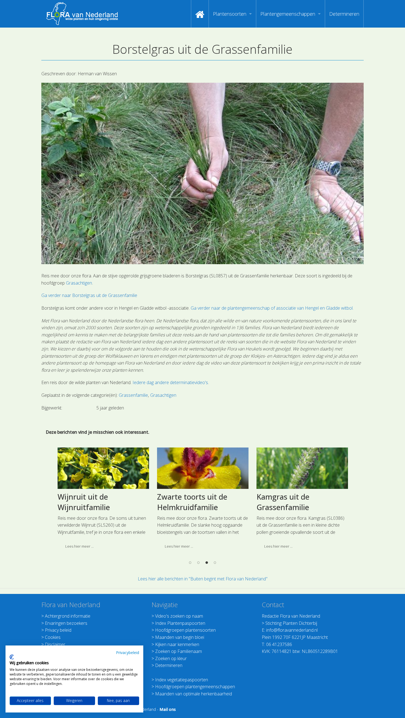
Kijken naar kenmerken (177, 644)
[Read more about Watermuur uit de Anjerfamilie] (210, 468)
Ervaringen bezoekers (66, 623)
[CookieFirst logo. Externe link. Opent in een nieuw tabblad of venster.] (12, 657)
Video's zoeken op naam (179, 616)
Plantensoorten (229, 13)
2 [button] (198, 562)
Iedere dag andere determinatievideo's (170, 382)
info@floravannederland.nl (292, 630)
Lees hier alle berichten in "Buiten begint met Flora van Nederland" (203, 579)
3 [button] (206, 562)
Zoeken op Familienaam (178, 651)
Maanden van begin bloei (179, 637)
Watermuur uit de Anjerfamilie (195, 502)
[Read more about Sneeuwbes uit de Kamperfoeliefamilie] (110, 468)
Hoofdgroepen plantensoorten (185, 630)
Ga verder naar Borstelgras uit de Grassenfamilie (89, 295)
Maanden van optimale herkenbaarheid (193, 694)
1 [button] (190, 562)
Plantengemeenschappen (287, 13)
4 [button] (215, 562)
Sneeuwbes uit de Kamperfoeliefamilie (100, 502)
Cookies (53, 637)
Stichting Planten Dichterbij (291, 623)
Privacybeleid (127, 652)
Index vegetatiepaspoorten (181, 680)
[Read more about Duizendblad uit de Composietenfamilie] (309, 468)
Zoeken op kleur (171, 658)
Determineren (344, 13)
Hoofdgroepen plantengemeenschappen (195, 687)
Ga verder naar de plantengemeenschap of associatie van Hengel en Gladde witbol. (272, 308)
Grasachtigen (79, 283)
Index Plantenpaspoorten (180, 623)
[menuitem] (200, 14)
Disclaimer (55, 644)
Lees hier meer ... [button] (86, 546)
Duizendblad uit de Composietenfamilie (299, 502)
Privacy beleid (58, 630)
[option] (110, 500)
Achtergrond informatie (67, 616)
